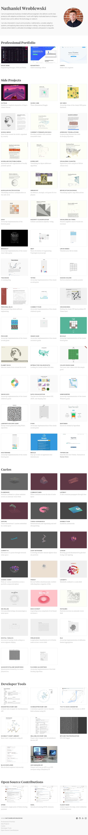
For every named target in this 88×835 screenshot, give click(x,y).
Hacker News (64, 457)
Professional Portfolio (8, 822)
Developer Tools (6, 828)
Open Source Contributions (9, 830)
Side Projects (5, 824)
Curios (3, 826)
